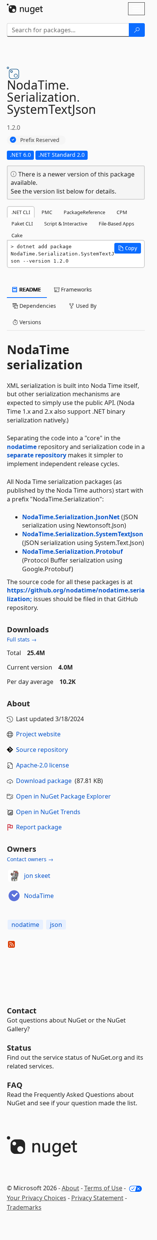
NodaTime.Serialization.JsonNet (71, 517)
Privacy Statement (97, 1198)
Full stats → (22, 639)
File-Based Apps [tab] (116, 223)
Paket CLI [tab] (22, 223)
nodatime (22, 447)
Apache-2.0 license (42, 765)
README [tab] (29, 289)
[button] (127, 248)
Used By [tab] (85, 305)
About (70, 1188)
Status (19, 1048)
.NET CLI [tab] (20, 212)
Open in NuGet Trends (48, 812)
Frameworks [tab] (75, 289)
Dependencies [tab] (37, 305)
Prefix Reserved (39, 139)
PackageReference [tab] (84, 212)
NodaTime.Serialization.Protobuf (72, 551)
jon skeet (37, 875)
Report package (39, 827)
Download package (44, 781)
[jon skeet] (14, 875)
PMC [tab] (47, 212)
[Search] (137, 30)
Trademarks (24, 1207)
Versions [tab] (29, 322)
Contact (22, 1010)
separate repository (36, 455)
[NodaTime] (14, 896)
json (56, 924)
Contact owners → (30, 859)
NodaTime (39, 896)
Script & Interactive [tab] (65, 223)
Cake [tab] (16, 235)
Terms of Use (103, 1188)
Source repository (42, 749)
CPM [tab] (122, 212)
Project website (38, 734)
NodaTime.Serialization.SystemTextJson (82, 534)
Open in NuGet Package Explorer (63, 796)
